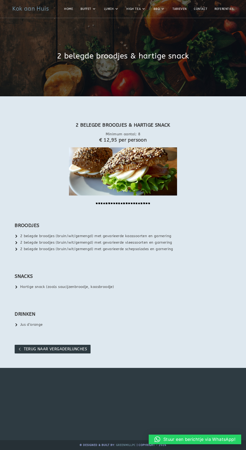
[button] (195, 439)
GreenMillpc (126, 445)
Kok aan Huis (30, 8)
